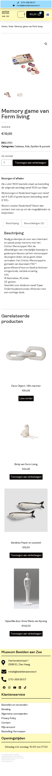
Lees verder (26, 398)
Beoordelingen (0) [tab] (34, 223)
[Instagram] (9, 687)
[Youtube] (14, 687)
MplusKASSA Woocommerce (12, 758)
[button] (47, 14)
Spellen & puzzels (40, 146)
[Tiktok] (25, 687)
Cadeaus (19, 146)
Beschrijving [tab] (12, 223)
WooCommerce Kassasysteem (8, 760)
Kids (11, 26)
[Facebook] (4, 687)
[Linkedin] (19, 687)
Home (4, 26)
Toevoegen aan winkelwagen (30, 162)
